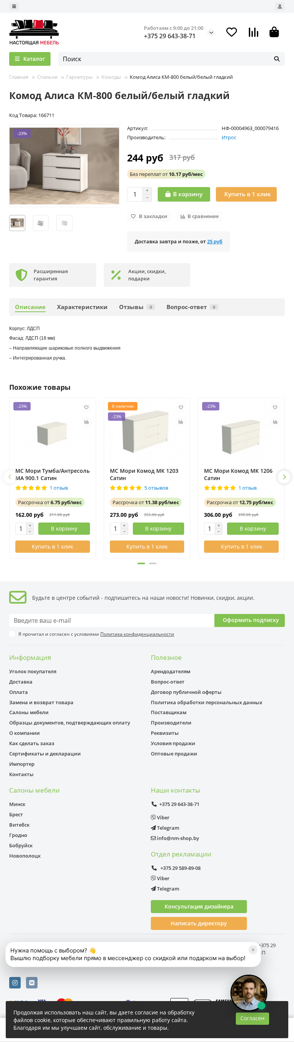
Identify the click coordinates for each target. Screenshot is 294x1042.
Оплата (18, 692)
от (166, 174)
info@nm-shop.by (177, 838)
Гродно (18, 835)
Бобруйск (21, 845)
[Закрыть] (253, 949)
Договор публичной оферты (186, 692)
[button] (9, 477)
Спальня (47, 76)
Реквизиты (165, 732)
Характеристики (82, 307)
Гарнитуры (79, 76)
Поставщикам (168, 712)
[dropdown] (14, 6)
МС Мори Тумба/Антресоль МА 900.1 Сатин (52, 474)
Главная (18, 76)
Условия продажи (173, 743)
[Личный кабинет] (280, 6)
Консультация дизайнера (199, 906)
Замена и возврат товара (41, 702)
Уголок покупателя (32, 671)
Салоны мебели (29, 712)
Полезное (166, 657)
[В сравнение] (86, 422)
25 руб (214, 241)
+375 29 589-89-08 (180, 868)
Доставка (21, 681)
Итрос (229, 137)
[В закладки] (86, 407)
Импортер (21, 763)
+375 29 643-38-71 (170, 36)
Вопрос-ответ (191, 307)
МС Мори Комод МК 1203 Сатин (144, 474)
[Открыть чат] (248, 993)
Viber (163, 817)
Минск (17, 804)
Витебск (19, 824)
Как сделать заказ (31, 743)
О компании (24, 732)
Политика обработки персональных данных (206, 702)
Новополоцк (25, 855)
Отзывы (135, 307)
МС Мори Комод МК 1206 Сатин (238, 474)
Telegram (167, 827)
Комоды (111, 76)
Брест (16, 814)
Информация (30, 657)
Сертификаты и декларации (45, 753)
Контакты (21, 774)
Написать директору (199, 923)
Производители (171, 722)
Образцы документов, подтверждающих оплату (69, 722)
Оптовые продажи (174, 753)
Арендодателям (170, 671)
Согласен (252, 1018)
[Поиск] (276, 58)
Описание (30, 307)
